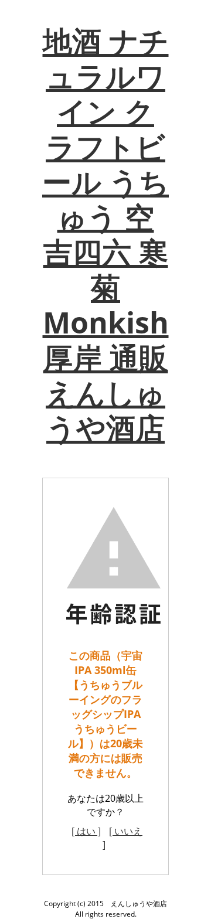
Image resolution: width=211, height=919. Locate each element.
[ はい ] (86, 831)
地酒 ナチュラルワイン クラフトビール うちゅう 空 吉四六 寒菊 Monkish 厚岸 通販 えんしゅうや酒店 (105, 234)
